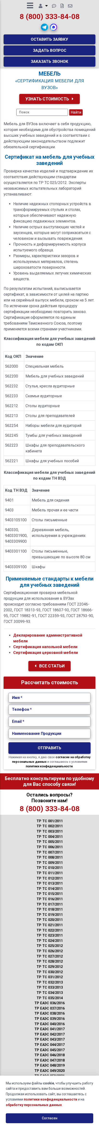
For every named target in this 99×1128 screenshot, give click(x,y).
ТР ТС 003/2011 (50, 831)
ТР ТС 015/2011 (50, 894)
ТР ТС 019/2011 (50, 915)
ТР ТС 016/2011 (50, 899)
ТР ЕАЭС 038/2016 (49, 1013)
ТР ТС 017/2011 (50, 904)
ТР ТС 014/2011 (50, 889)
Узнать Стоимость (47, 99)
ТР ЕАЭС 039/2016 (49, 1019)
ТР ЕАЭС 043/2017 (49, 1039)
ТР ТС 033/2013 (50, 987)
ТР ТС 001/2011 (50, 821)
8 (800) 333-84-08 (50, 16)
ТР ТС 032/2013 (50, 982)
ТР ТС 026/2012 (50, 951)
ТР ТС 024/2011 (50, 941)
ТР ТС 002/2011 (50, 826)
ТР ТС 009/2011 (50, 863)
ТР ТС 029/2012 (50, 967)
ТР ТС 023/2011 (50, 935)
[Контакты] (70, 6)
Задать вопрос (49, 50)
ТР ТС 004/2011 (50, 837)
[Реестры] (62, 6)
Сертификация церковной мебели (45, 652)
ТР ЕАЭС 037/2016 (49, 1008)
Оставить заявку (49, 39)
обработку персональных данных (34, 1105)
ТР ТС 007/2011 (50, 852)
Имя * (17, 697)
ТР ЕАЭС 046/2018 (49, 1055)
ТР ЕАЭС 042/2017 (49, 1034)
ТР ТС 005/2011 (50, 842)
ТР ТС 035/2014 (50, 998)
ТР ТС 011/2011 (50, 873)
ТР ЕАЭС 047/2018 (49, 1060)
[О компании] (43, 6)
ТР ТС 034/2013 (50, 993)
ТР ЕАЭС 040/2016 (49, 1024)
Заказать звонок (49, 61)
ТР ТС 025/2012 (50, 946)
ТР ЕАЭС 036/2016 (49, 1003)
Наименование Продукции (36, 733)
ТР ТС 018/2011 (50, 909)
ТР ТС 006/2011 (50, 847)
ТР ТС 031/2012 (50, 977)
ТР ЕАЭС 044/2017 (49, 1045)
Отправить (49, 747)
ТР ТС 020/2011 (50, 920)
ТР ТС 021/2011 (50, 925)
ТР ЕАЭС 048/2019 (49, 1065)
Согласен (49, 1118)
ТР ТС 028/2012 (50, 961)
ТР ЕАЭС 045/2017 (49, 1050)
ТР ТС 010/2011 (50, 868)
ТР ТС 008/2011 (50, 857)
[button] (44, 27)
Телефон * (22, 709)
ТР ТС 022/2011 (50, 930)
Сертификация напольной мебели (45, 647)
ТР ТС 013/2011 (50, 883)
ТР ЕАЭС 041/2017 (49, 1029)
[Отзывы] (54, 6)
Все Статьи (51, 666)
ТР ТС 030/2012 (50, 972)
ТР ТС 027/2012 (50, 956)
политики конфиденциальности (49, 766)
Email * (18, 721)
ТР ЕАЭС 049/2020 (49, 1071)
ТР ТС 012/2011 (50, 878)
